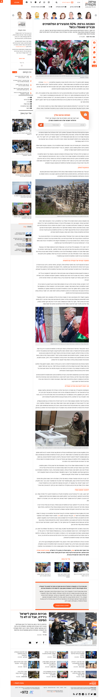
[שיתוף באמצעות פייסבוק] (94, 42)
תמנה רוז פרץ (81, 666)
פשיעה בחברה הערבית (37, 7)
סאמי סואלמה (24, 676)
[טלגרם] (35, 2)
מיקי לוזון (25, 657)
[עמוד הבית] (90, 3)
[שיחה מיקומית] (92, 683)
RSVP (54, 691)
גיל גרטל (25, 666)
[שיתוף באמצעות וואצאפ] (94, 52)
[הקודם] (96, 15)
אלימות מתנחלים (60, 7)
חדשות (28, 108)
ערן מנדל (48, 691)
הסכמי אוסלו (27, 103)
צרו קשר (45, 687)
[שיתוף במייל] (30, 642)
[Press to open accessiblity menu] (1, 1)
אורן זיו (54, 657)
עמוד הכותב (22, 58)
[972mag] (24, 692)
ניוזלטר (57, 687)
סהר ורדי (45, 635)
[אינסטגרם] (49, 2)
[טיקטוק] (40, 2)
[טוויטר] (31, 2)
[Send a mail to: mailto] (22, 65)
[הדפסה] (94, 62)
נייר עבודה (46, 82)
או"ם (29, 97)
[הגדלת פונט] (95, 66)
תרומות (61, 687)
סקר (74, 515)
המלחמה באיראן (74, 7)
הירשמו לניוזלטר (66, 2)
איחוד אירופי (27, 99)
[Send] (56, 2)
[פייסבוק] (26, 2)
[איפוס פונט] (94, 66)
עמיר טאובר (89, 36)
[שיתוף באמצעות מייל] (94, 57)
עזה (50, 7)
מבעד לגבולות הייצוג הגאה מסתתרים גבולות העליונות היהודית (64, 575)
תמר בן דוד (82, 657)
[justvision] (31, 692)
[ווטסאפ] (44, 2)
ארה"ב (28, 101)
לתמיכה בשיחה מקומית (62, 605)
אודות (78, 2)
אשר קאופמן (53, 666)
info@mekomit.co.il (21, 46)
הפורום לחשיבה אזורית (43, 550)
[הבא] (13, 15)
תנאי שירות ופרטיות (51, 687)
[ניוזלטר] (95, 694)
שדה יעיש (54, 676)
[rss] (74, 694)
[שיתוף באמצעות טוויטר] (94, 47)
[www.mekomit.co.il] (28, 234)
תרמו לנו (16, 2)
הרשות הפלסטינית (25, 106)
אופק (73, 550)
